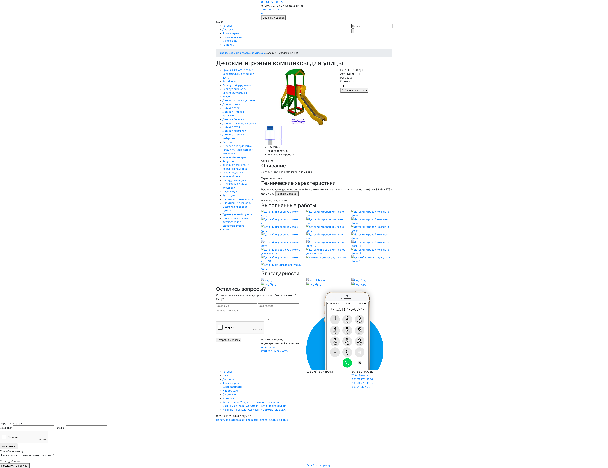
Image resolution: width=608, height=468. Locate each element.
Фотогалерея (230, 33)
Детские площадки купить (239, 123)
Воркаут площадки (234, 89)
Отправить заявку (228, 340)
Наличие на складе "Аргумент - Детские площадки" (255, 409)
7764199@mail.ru (271, 9)
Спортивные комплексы (237, 199)
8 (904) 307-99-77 (363, 386)
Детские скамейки (234, 130)
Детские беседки (233, 119)
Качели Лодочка (232, 172)
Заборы (227, 142)
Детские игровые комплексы (247, 52)
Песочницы (229, 191)
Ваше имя (6, 427)
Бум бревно (229, 81)
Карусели (228, 161)
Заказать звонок (287, 193)
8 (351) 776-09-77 (272, 1)
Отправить (9, 446)
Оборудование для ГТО (237, 180)
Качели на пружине (234, 168)
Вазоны (227, 96)
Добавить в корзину (354, 90)
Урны (225, 229)
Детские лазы (231, 104)
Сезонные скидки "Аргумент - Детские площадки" (254, 405)
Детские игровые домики (238, 100)
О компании (230, 40)
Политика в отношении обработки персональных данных (252, 419)
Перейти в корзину (318, 465)
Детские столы (232, 127)
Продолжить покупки (14, 465)
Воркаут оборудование (237, 85)
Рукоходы (228, 195)
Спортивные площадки (236, 202)
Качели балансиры (234, 157)
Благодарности (232, 37)
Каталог (227, 25)
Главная (224, 52)
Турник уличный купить (237, 214)
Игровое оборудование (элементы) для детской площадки (237, 149)
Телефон (60, 427)
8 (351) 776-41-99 (362, 379)
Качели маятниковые (235, 164)
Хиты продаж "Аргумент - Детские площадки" (251, 402)
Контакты (228, 44)
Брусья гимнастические (237, 70)
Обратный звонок (274, 17)
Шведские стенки (233, 225)
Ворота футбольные (234, 92)
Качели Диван (231, 176)
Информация (230, 390)
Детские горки (231, 108)
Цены (225, 375)
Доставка (228, 29)
